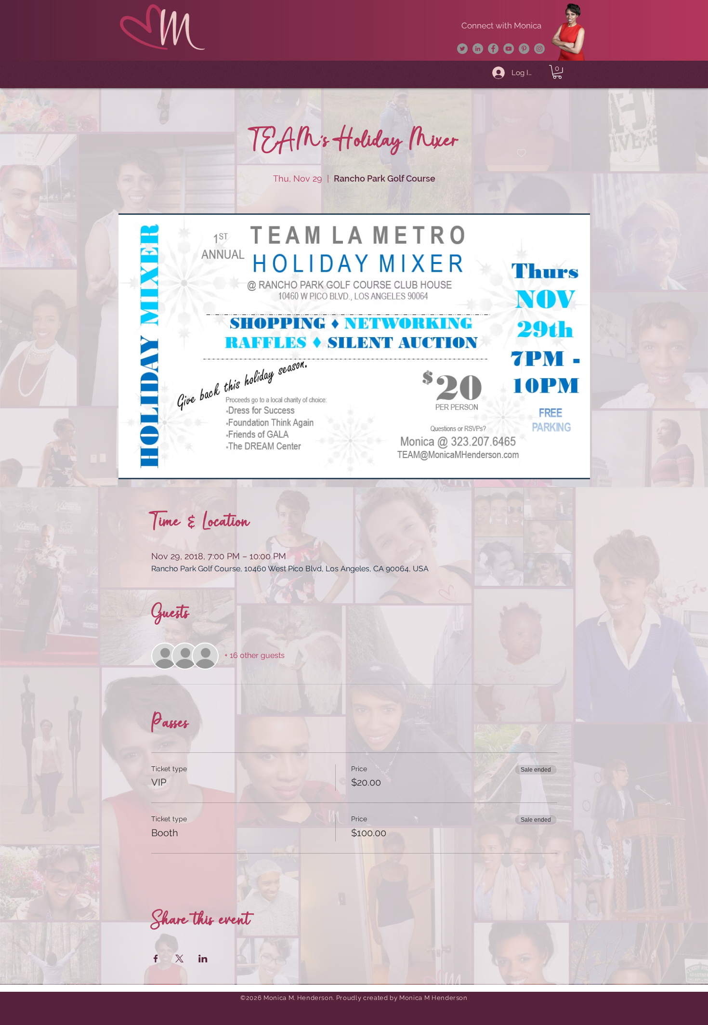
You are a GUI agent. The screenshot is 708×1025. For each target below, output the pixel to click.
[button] (557, 72)
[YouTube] (508, 48)
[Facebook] (493, 48)
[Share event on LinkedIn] (203, 958)
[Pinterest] (524, 48)
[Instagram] (539, 48)
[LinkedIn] (477, 48)
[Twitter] (462, 48)
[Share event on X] (179, 958)
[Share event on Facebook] (155, 958)
